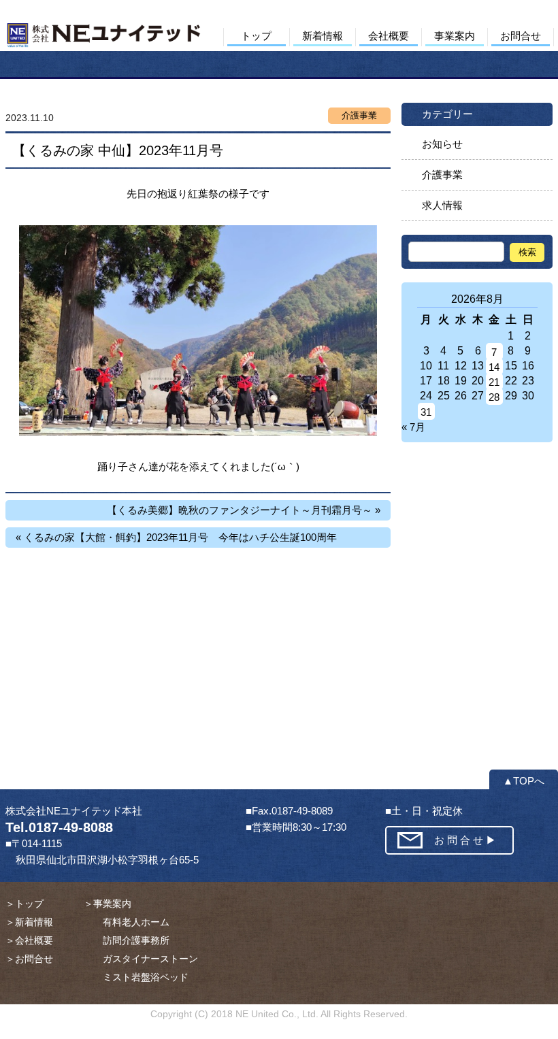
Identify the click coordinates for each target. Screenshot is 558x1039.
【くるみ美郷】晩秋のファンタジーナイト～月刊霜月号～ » (243, 510)
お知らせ (442, 144)
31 (426, 412)
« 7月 (413, 427)
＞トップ (24, 903)
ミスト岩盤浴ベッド (136, 977)
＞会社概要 (29, 940)
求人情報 (442, 205)
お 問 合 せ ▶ (465, 840)
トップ (256, 36)
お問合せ (520, 36)
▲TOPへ (523, 781)
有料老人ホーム (126, 922)
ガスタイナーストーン (141, 958)
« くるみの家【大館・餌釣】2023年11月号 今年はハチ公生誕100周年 (176, 537)
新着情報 (322, 36)
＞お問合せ (29, 958)
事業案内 (454, 36)
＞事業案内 (107, 903)
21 (494, 382)
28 (494, 397)
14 (494, 367)
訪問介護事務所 (126, 940)
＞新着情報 (29, 922)
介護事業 (442, 174)
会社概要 (388, 36)
